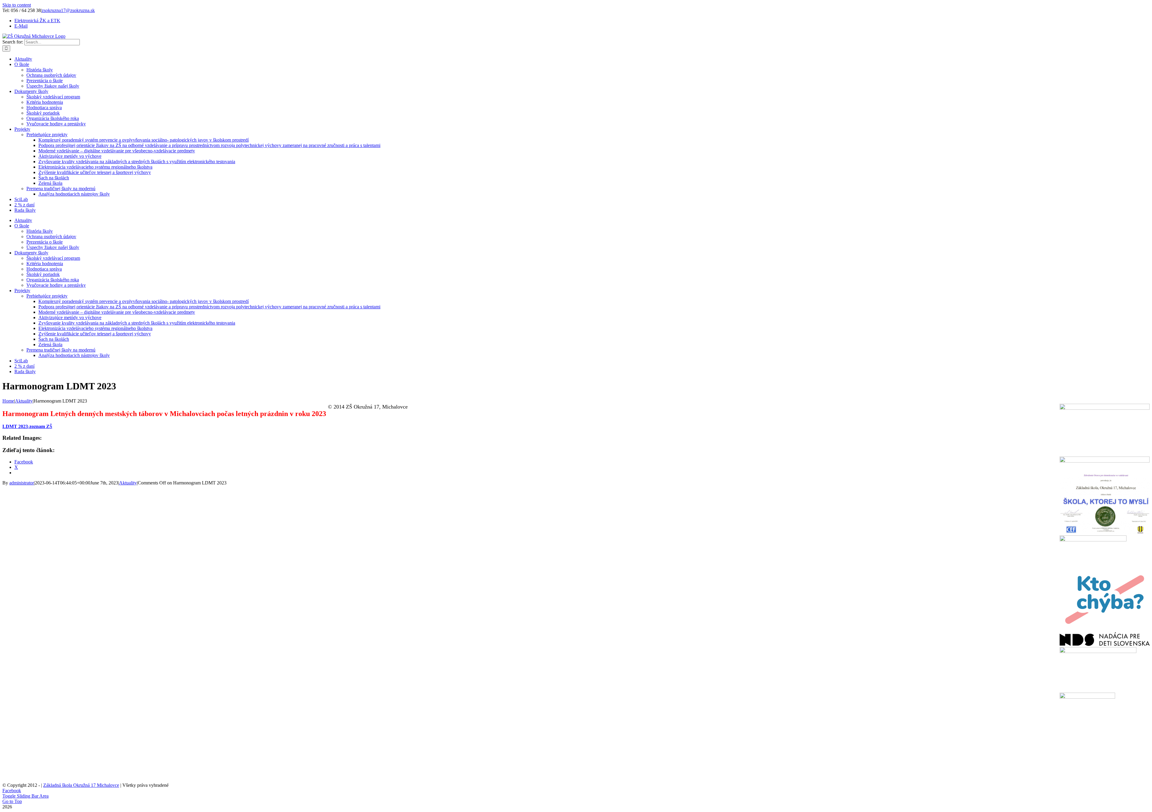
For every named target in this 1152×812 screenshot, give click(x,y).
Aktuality (128, 482)
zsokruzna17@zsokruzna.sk (68, 10)
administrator (21, 482)
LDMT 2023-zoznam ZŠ (27, 426)
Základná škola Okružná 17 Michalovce (81, 785)
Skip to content (16, 4)
